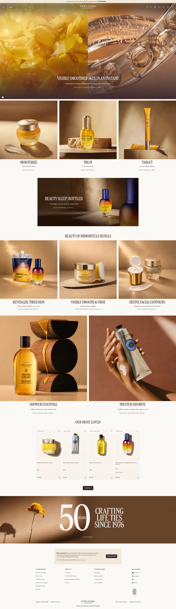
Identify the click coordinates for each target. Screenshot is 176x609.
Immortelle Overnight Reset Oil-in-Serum (126, 463)
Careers (67, 582)
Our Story (67, 572)
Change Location (134, 602)
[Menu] (3, 7)
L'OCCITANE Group (70, 576)
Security (38, 589)
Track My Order (40, 579)
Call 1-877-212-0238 (41, 572)
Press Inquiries (98, 582)
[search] (19, 7)
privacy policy (82, 560)
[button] (164, 7)
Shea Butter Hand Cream (71, 463)
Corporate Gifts (98, 579)
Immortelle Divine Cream (45, 463)
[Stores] (155, 7)
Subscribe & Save (40, 586)
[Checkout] (172, 7)
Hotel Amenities (98, 576)
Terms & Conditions (42, 602)
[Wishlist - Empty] (168, 7)
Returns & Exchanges (42, 582)
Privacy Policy (55, 602)
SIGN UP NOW (111, 556)
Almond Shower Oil (95, 463)
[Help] (159, 7)
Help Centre (39, 576)
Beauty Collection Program (72, 579)
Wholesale (97, 572)
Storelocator (122, 602)
